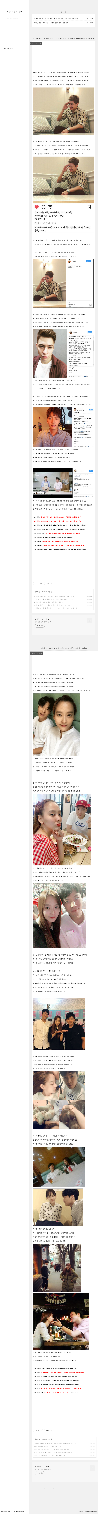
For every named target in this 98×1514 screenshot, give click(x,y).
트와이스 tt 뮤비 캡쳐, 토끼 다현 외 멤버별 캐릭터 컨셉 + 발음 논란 (52, 1452)
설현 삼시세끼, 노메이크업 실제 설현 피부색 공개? (48, 602)
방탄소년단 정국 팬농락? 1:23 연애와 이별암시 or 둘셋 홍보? (50, 1455)
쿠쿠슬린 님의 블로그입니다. (43, 622)
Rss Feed (3, 1511)
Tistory (86, 1511)
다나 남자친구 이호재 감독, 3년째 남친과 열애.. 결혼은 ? (51, 23)
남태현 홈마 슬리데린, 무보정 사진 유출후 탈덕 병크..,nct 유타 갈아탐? (53, 596)
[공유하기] (39, 583)
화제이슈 (8, 48)
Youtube (18, 1511)
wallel (95, 1511)
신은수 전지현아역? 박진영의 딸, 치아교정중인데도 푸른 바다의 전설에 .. (54, 1443)
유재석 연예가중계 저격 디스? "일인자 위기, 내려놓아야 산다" (51, 605)
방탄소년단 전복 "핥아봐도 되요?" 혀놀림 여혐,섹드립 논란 (50, 1449)
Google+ (22, 1511)
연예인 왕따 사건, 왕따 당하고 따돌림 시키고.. (46, 1446)
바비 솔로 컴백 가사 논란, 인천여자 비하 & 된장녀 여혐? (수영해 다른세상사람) (55, 608)
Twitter (9, 1511)
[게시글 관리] (41, 583)
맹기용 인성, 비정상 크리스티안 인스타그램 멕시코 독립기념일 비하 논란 (56, 18)
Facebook (13, 1511)
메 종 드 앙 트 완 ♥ (14, 11)
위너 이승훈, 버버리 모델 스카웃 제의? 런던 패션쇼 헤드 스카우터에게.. (53, 599)
